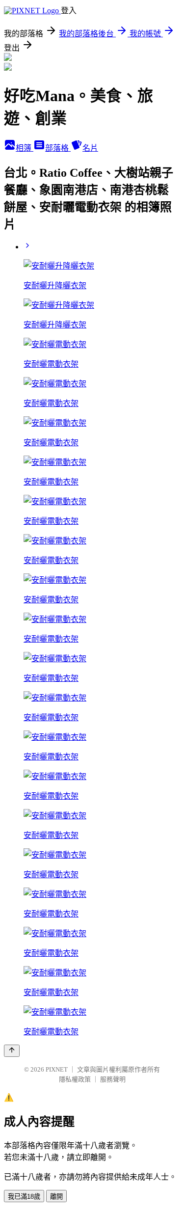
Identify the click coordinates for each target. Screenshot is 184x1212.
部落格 (58, 148)
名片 (90, 148)
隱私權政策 (75, 1079)
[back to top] (12, 1051)
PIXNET (57, 1069)
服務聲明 (113, 1079)
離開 (56, 1196)
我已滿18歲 (24, 1196)
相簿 (24, 148)
